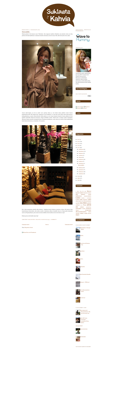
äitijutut (77, 215)
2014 (78, 141)
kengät (89, 194)
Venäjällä (85, 213)
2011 (78, 147)
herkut (81, 193)
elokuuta (80, 157)
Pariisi (81, 205)
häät (77, 194)
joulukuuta (81, 149)
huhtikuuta (81, 167)
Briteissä (89, 191)
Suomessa (88, 208)
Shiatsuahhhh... (26, 32)
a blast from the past (81, 191)
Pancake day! (82, 297)
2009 (78, 178)
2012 (78, 145)
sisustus (83, 208)
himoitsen (85, 193)
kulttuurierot (79, 196)
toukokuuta (81, 163)
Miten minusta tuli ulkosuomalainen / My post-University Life (85, 312)
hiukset (89, 193)
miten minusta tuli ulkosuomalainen (83, 201)
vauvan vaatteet (79, 213)
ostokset (78, 205)
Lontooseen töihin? (79, 325)
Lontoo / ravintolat (86, 198)
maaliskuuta (81, 169)
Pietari (84, 205)
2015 (78, 139)
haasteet (78, 193)
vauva (89, 211)
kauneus (83, 194)
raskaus (82, 207)
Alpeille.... (82, 235)
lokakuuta (81, 153)
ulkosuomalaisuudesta (81, 211)
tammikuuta (81, 173)
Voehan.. (81, 258)
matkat (89, 199)
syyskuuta (81, 155)
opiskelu (89, 203)
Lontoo (78, 198)
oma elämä (83, 203)
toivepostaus (88, 210)
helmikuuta (81, 171)
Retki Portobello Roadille (85, 274)
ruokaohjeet (78, 208)
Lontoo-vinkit (79, 199)
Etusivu (47, 224)
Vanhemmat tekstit (69, 224)
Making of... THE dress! (85, 282)
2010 (78, 176)
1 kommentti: (53, 219)
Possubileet (82, 251)
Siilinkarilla (82, 266)
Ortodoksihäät (83, 336)
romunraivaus (88, 207)
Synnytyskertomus (83, 329)
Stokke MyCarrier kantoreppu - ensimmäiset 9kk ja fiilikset (84, 320)
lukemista (85, 199)
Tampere (77, 210)
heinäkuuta (81, 159)
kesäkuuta (81, 161)
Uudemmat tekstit (25, 224)
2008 (78, 180)
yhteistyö (89, 213)
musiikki (77, 203)
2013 (78, 143)
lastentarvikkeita (87, 196)
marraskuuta (81, 151)
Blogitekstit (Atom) (29, 227)
